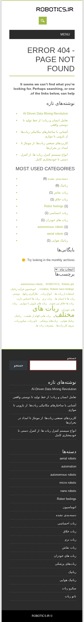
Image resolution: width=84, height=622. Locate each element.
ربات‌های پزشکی (49, 320)
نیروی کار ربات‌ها (65, 325)
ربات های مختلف (53, 311)
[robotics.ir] (55, 12)
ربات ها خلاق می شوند (62, 303)
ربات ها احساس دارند (28, 298)
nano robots (68, 491)
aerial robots (55, 233)
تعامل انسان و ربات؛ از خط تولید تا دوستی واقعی (44, 397)
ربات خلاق (61, 199)
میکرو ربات (69, 588)
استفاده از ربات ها (64, 293)
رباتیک (64, 185)
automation (68, 466)
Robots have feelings (62, 289)
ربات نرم (47, 298)
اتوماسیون (69, 507)
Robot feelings (53, 206)
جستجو (71, 358)
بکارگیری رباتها (30, 293)
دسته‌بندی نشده (58, 178)
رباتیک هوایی (59, 240)
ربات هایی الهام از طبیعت (37, 315)
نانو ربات (70, 596)
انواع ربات (46, 293)
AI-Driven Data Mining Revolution (45, 113)
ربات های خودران (57, 220)
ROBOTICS (52, 284)
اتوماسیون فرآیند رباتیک (23, 289)
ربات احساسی (58, 213)
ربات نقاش (61, 192)
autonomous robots (50, 227)
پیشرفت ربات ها (44, 325)
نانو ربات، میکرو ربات (26, 320)
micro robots (68, 482)
